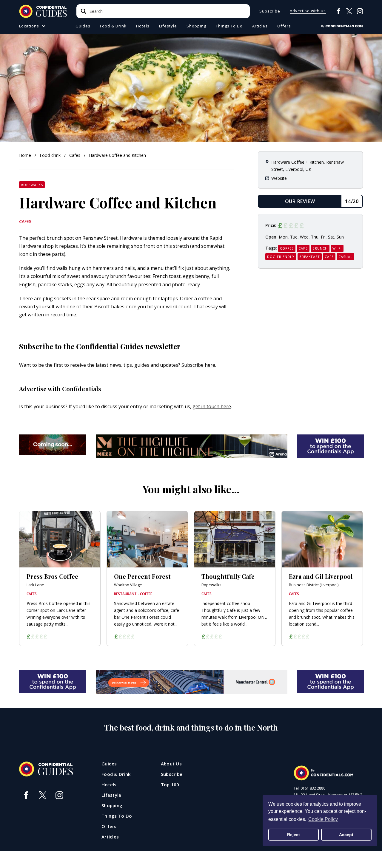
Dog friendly (281, 256)
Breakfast (309, 256)
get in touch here (211, 406)
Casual (345, 256)
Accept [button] (346, 834)
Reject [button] (293, 834)
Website (279, 178)
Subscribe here (198, 365)
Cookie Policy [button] (323, 819)
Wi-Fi (337, 248)
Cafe (329, 256)
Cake (303, 248)
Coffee (287, 248)
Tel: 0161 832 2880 (309, 788)
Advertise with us (308, 11)
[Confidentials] (342, 26)
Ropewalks (32, 184)
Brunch (320, 248)
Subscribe (269, 11)
